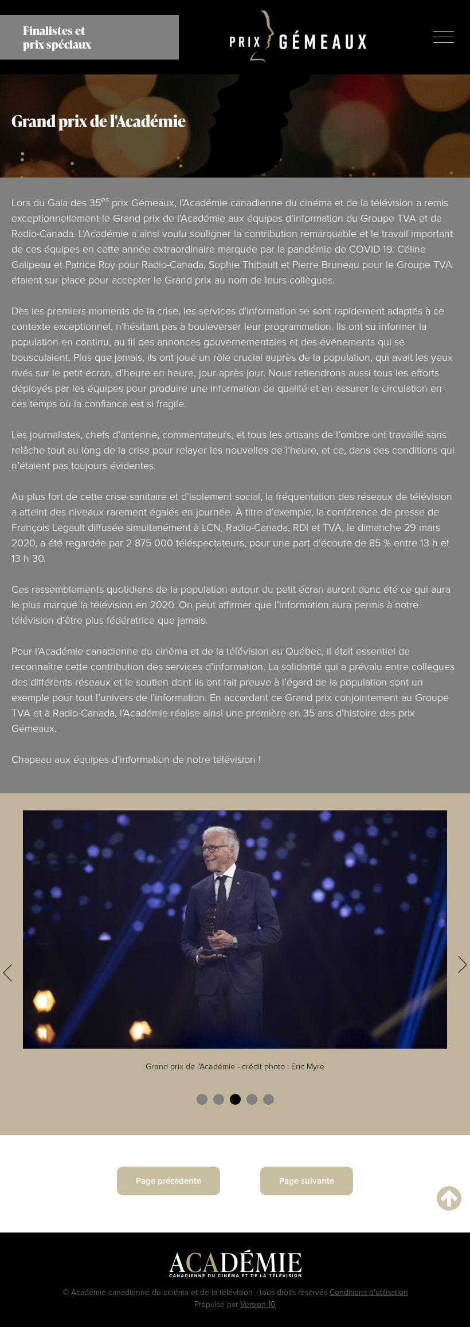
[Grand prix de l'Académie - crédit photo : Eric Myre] (235, 928)
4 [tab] (251, 1099)
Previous (7, 973)
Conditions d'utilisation (369, 1291)
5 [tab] (268, 1099)
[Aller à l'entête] (449, 1197)
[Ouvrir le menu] (443, 37)
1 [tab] (202, 1099)
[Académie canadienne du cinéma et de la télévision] (235, 1266)
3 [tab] (235, 1099)
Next (462, 964)
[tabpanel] (235, 947)
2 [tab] (218, 1099)
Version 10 (258, 1303)
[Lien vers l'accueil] (298, 37)
